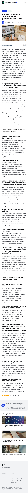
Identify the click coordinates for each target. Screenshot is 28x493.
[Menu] (25, 2)
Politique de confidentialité (16, 478)
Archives (6, 8)
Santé (3, 480)
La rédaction (13, 475)
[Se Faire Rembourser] (10, 2)
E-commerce (4, 478)
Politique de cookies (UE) (16, 480)
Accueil (3, 8)
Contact (12, 473)
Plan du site (13, 477)
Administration (5, 475)
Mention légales (14, 482)
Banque (3, 477)
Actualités (4, 473)
